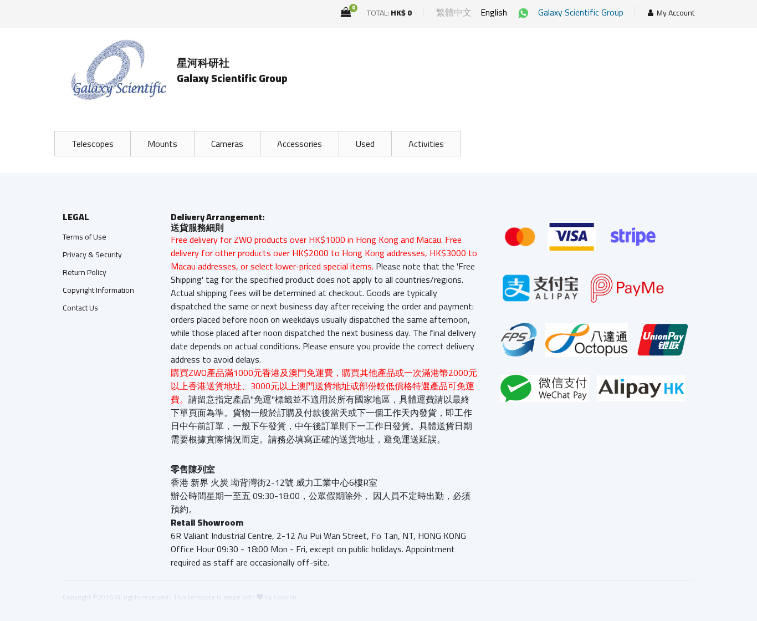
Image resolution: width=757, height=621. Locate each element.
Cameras (227, 143)
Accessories (299, 143)
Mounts (162, 143)
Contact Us (80, 308)
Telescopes (92, 143)
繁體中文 (454, 12)
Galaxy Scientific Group (580, 12)
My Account (675, 13)
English (493, 12)
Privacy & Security (92, 254)
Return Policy (84, 272)
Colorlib (285, 597)
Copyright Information (98, 290)
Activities (426, 143)
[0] (346, 12)
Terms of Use (84, 237)
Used (365, 143)
